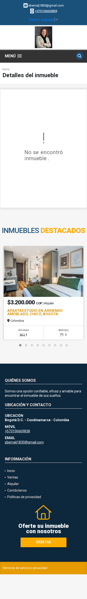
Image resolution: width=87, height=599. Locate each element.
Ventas (12, 477)
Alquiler (13, 484)
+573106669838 (46, 11)
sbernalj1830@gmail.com (24, 442)
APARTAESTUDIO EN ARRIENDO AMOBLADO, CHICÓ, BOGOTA (35, 312)
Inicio (6, 69)
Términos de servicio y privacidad (24, 568)
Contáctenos (17, 490)
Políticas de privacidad (24, 497)
